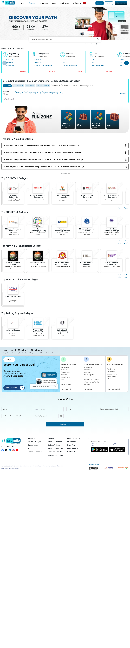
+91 (36, 409)
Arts (97, 54)
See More (23, 71)
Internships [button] (44, 3)
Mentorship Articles (55, 452)
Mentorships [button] (64, 3)
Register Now (65, 424)
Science (69, 54)
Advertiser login (34, 442)
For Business (121, 3)
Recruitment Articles (55, 448)
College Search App (55, 455)
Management (43, 54)
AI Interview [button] (77, 3)
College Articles (54, 445)
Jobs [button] (54, 3)
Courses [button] (32, 3)
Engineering (14, 54)
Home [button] (22, 3)
